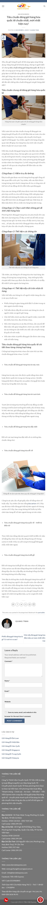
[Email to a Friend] (25, 604)
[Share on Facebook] (17, 604)
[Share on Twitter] (21, 604)
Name (7, 681)
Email (7, 691)
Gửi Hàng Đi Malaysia (10, 758)
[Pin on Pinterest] (30, 604)
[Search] (44, 6)
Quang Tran (34, 30)
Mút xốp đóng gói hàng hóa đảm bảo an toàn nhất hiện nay (34, 638)
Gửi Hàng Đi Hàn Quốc (11, 746)
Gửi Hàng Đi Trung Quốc (11, 754)
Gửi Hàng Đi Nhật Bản (11, 742)
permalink (41, 612)
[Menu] (3, 6)
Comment (9, 661)
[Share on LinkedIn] (34, 604)
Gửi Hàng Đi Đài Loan (10, 738)
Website (7, 702)
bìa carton (32, 503)
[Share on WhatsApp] (13, 604)
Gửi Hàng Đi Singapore (11, 750)
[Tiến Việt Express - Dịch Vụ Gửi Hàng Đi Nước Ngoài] (23, 6)
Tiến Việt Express (17, 877)
